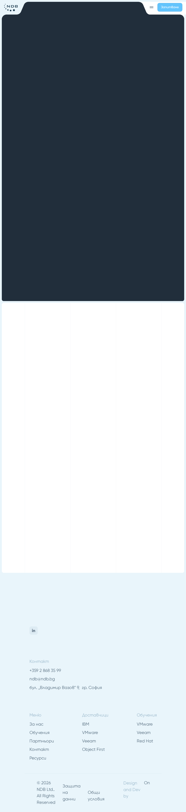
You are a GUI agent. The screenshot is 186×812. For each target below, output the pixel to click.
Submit (35, 532)
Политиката (76, 511)
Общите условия (90, 519)
